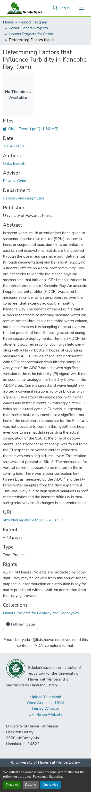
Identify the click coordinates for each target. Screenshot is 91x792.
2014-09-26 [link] (14, 146)
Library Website (45, 708)
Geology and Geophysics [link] (24, 198)
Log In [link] (64, 8)
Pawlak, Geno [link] (14, 181)
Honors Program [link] (33, 22)
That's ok (12, 784)
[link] (45, 129)
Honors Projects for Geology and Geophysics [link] (33, 34)
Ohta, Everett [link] (14, 163)
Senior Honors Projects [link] (28, 28)
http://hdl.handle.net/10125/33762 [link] (33, 520)
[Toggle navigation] (81, 8)
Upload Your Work (45, 697)
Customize (50, 784)
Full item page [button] (22, 624)
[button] (24, 8)
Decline (30, 784)
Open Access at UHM (45, 702)
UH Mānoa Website (46, 714)
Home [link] (8, 22)
